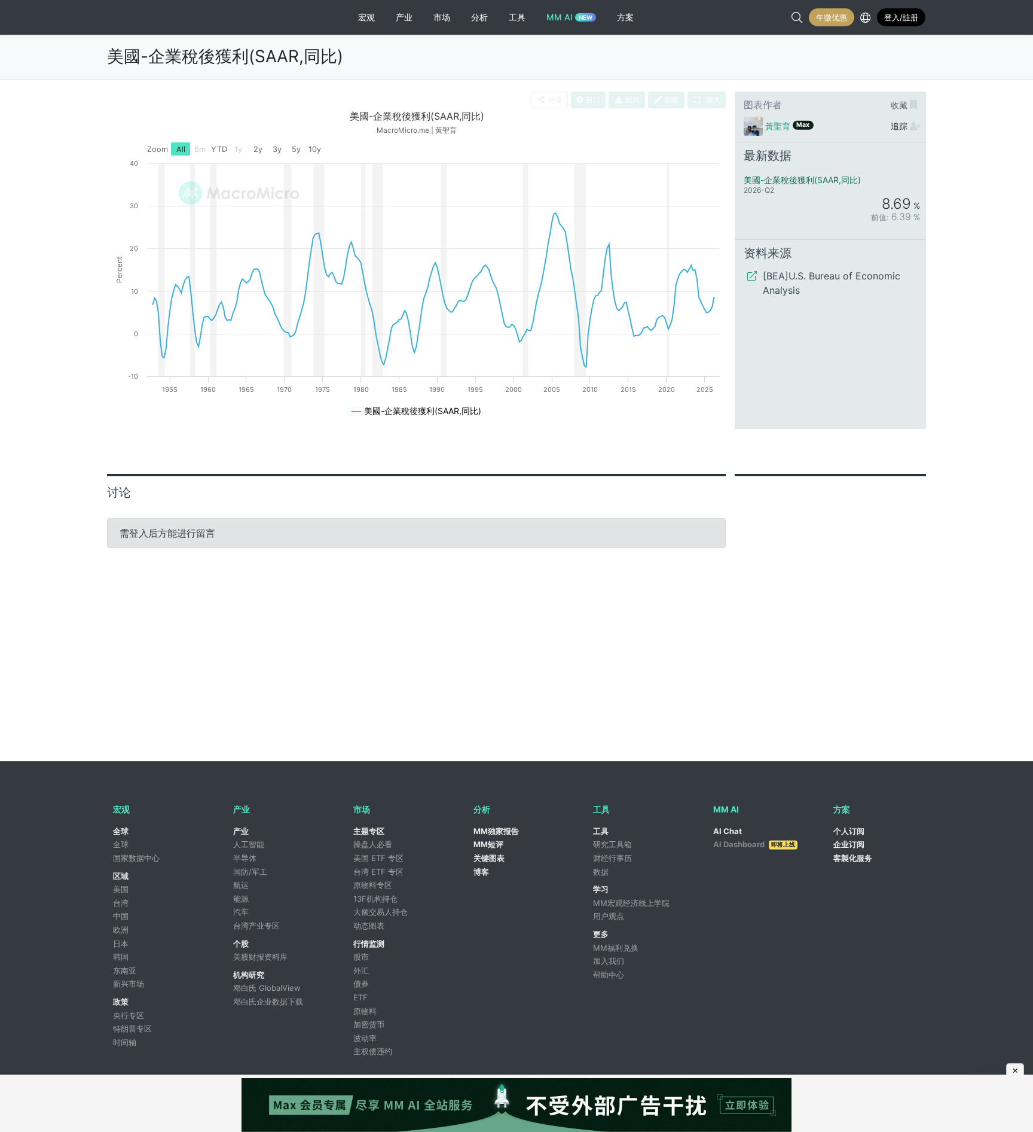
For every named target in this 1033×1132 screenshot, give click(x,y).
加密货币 (368, 1024)
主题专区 (368, 831)
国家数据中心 (136, 858)
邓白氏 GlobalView (267, 988)
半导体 (244, 858)
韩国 (121, 956)
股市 (361, 956)
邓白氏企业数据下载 (268, 1001)
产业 (241, 831)
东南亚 (124, 970)
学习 (601, 889)
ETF (360, 997)
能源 (241, 898)
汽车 (241, 912)
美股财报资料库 (260, 956)
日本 (121, 943)
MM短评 (488, 844)
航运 (241, 885)
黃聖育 (777, 126)
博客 (481, 872)
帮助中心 (608, 974)
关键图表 (489, 858)
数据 (601, 872)
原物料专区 (372, 885)
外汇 (361, 970)
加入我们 (608, 961)
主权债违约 (372, 1051)
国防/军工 (250, 872)
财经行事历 (612, 858)
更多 (601, 934)
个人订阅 (848, 831)
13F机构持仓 (375, 898)
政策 (121, 1001)
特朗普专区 (132, 1028)
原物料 (365, 1011)
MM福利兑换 (615, 948)
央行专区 (128, 1015)
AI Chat (727, 831)
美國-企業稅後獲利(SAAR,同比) (225, 56)
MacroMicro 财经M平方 (156, 17)
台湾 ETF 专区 (378, 872)
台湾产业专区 (256, 925)
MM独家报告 (496, 831)
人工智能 (248, 844)
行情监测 (368, 943)
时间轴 (124, 1042)
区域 (121, 876)
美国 (121, 889)
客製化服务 (852, 858)
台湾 (121, 903)
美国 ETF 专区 (378, 858)
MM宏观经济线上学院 (631, 903)
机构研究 (248, 974)
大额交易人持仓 (380, 912)
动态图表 (368, 925)
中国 (121, 916)
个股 (241, 943)
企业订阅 (848, 844)
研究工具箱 (612, 844)
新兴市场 (128, 983)
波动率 (365, 1038)
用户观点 (608, 916)
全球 (121, 831)
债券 (361, 983)
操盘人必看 (372, 844)
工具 (601, 831)
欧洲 (121, 930)
